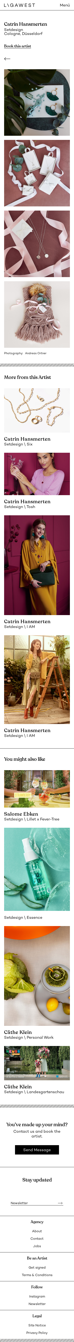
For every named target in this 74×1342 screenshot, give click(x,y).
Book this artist (17, 46)
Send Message (37, 1150)
